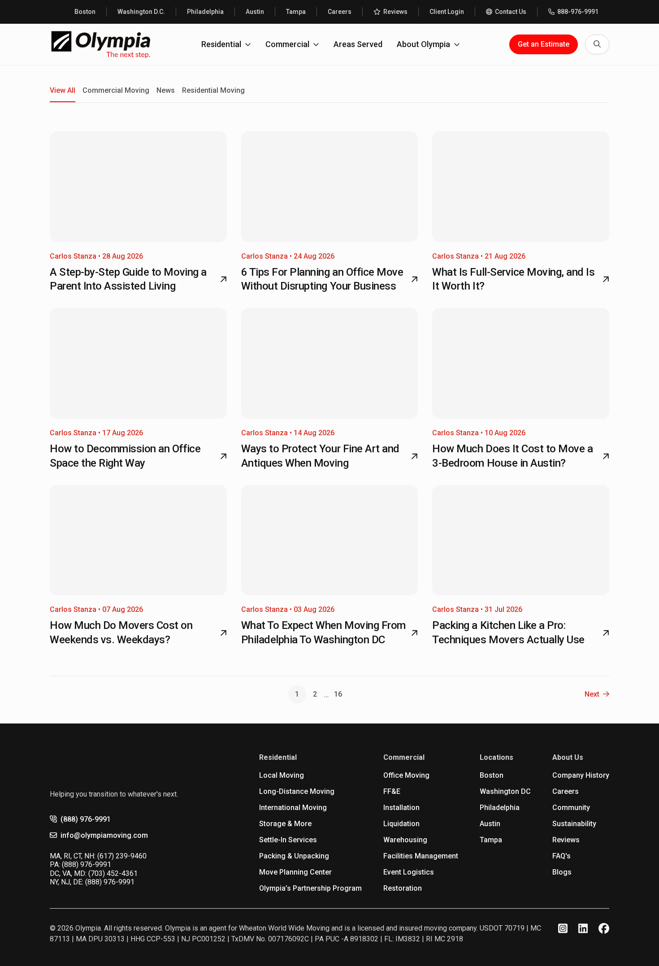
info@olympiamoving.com (104, 835)
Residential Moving (213, 90)
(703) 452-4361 (113, 873)
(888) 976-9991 (86, 819)
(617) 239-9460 (122, 856)
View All (62, 90)
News (165, 90)
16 (338, 694)
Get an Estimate (543, 44)
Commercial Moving (115, 90)
